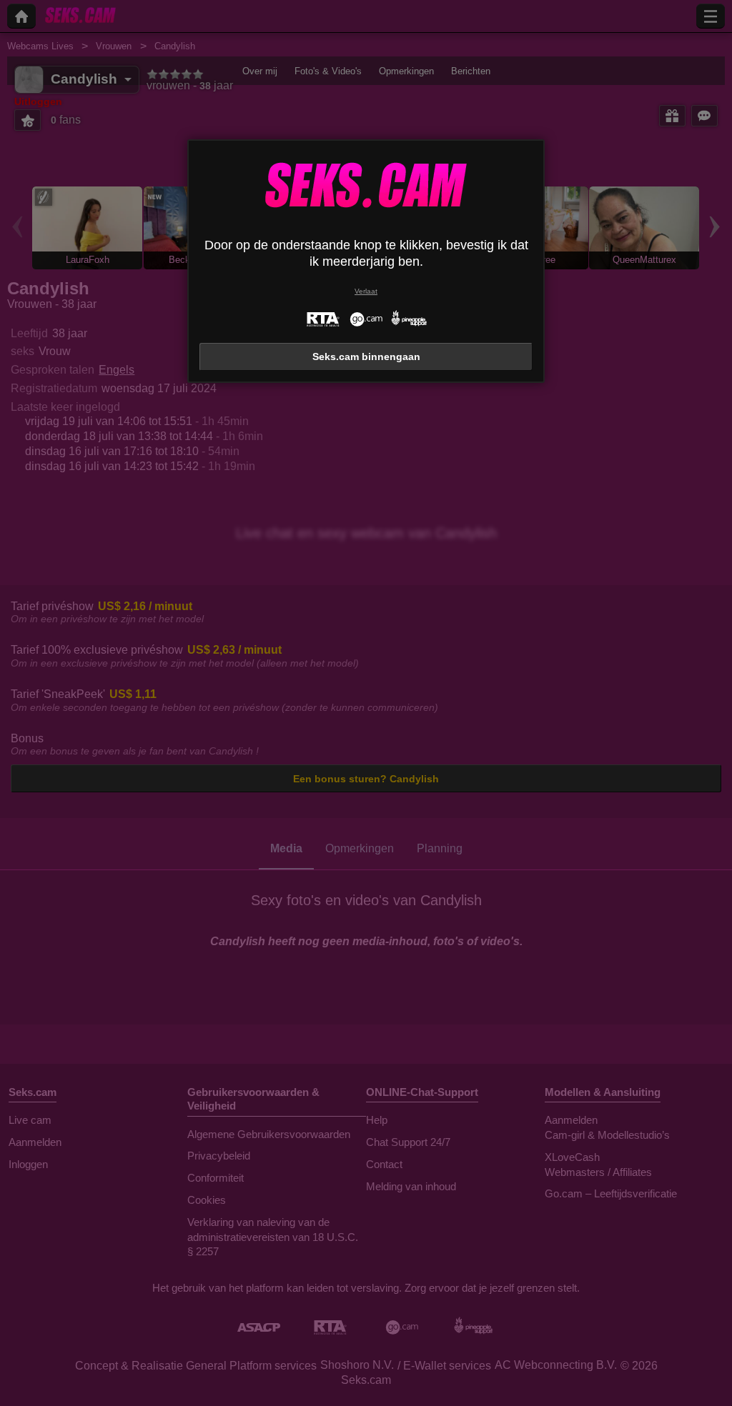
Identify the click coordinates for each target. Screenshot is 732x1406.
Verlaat (366, 291)
